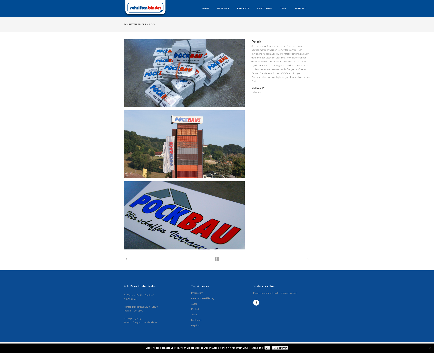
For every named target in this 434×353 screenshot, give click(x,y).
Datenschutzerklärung (202, 298)
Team (194, 314)
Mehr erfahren (280, 348)
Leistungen (196, 320)
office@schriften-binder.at (144, 322)
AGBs (194, 303)
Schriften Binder (135, 24)
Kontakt (195, 309)
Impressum (197, 293)
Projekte (195, 325)
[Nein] (429, 348)
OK (267, 348)
